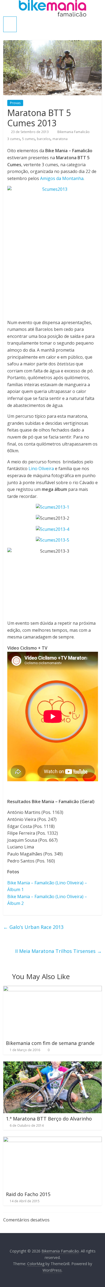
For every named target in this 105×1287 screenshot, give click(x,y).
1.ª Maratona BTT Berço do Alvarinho (49, 1118)
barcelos (43, 139)
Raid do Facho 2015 (28, 1194)
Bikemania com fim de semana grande (50, 1043)
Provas (15, 103)
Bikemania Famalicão (73, 132)
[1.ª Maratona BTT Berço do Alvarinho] (52, 1065)
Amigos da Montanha (61, 178)
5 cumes (28, 139)
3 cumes (13, 139)
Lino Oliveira (41, 468)
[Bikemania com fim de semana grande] (52, 989)
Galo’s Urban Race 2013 (33, 927)
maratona (60, 139)
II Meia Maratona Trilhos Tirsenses (58, 951)
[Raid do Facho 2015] (52, 1140)
